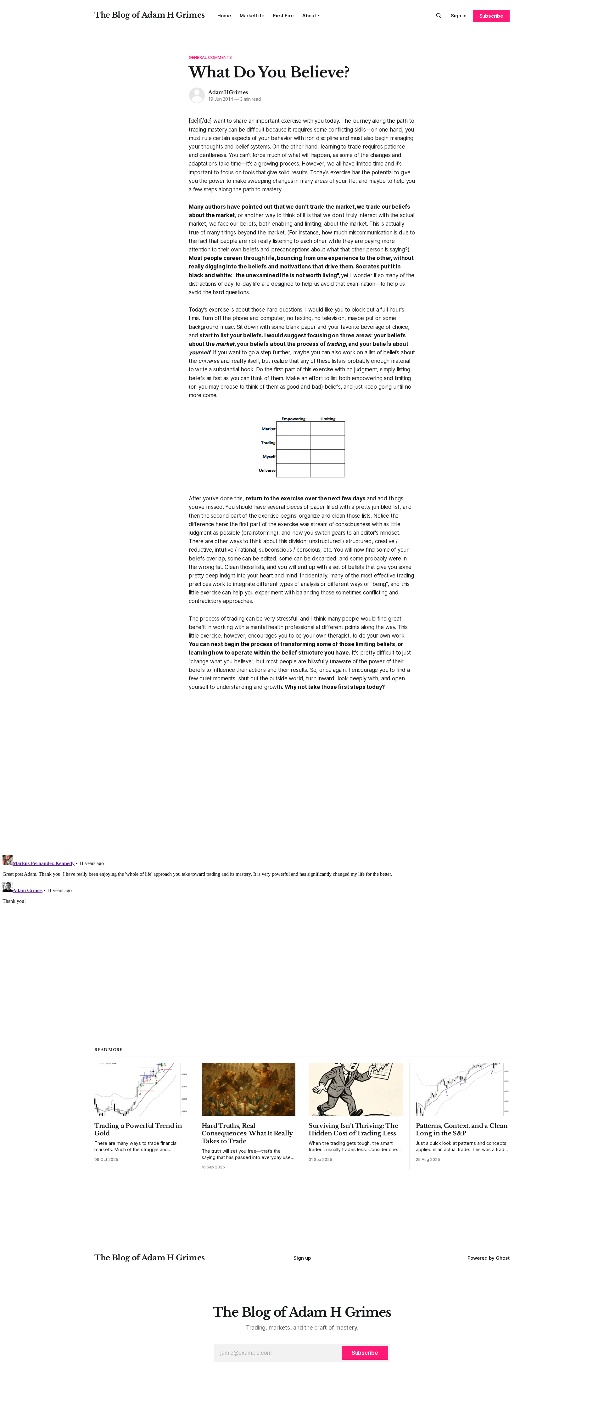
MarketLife (252, 16)
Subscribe (491, 16)
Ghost (503, 1258)
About (309, 16)
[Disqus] (302, 770)
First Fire (283, 16)
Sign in (459, 16)
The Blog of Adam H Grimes (149, 15)
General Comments (210, 57)
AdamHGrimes (228, 92)
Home (224, 16)
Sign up (302, 1258)
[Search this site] (439, 16)
